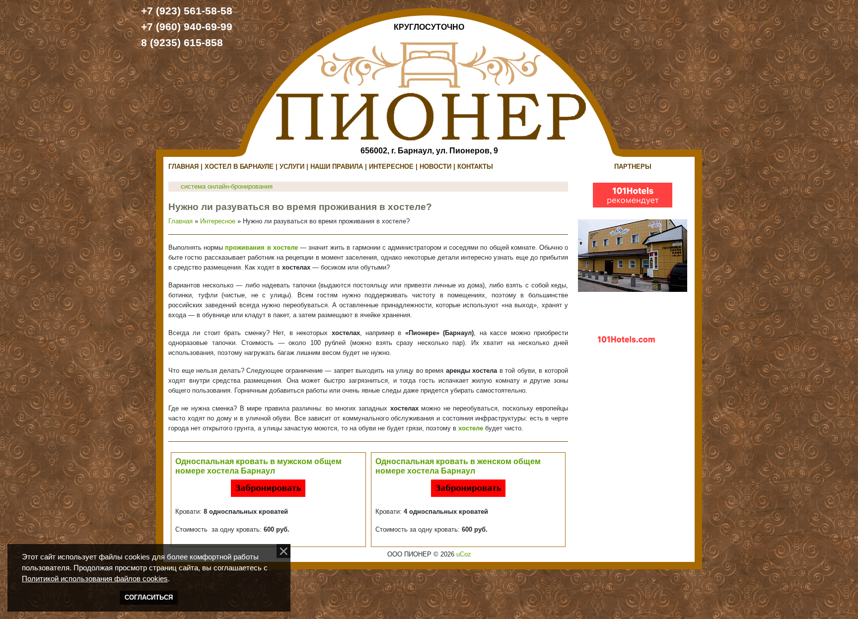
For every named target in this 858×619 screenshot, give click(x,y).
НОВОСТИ (435, 166)
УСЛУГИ (292, 166)
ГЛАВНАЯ (183, 166)
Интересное (217, 221)
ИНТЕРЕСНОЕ (391, 166)
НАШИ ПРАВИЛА (336, 166)
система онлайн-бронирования (227, 186)
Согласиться (149, 597)
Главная (180, 221)
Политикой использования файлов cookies (95, 579)
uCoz (463, 554)
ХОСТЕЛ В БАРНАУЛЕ (239, 166)
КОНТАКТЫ (475, 166)
